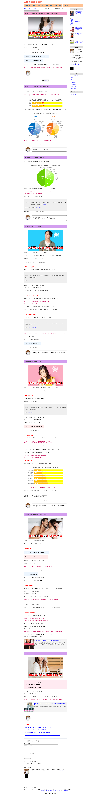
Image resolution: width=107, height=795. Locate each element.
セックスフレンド (74, 75)
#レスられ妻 (43, 204)
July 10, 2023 (38, 207)
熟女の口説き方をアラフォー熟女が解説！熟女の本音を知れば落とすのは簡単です (42, 735)
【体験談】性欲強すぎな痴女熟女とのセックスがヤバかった (79, 28)
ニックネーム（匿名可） (29, 753)
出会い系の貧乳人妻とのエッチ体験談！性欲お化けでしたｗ (38, 727)
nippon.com (30, 412)
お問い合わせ (65, 790)
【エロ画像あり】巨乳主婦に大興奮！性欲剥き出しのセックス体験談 (40, 729)
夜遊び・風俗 (73, 88)
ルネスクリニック (31, 280)
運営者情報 (41, 790)
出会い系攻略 (73, 86)
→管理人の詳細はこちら (75, 64)
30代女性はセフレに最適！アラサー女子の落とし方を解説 (37, 732)
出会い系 (72, 79)
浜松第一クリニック (32, 327)
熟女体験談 (74, 84)
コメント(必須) (27, 743)
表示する (46, 80)
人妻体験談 (74, 82)
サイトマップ (58, 790)
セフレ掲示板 (73, 94)
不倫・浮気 (73, 77)
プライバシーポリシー (49, 790)
